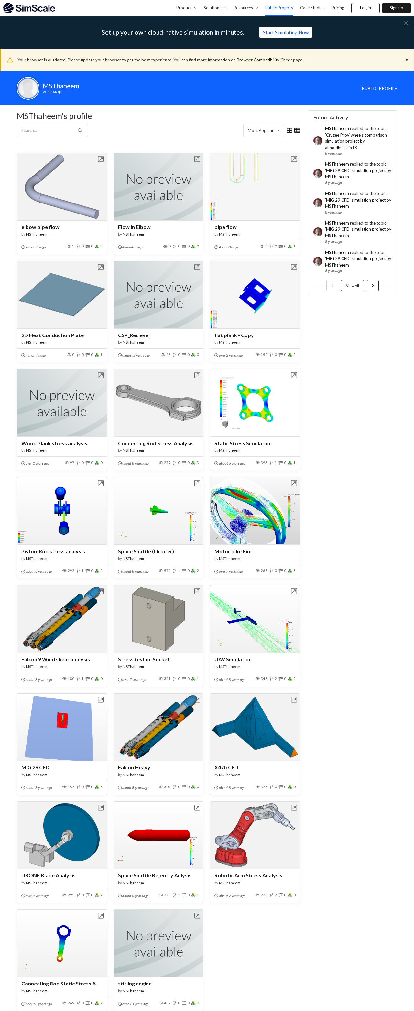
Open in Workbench (101, 159)
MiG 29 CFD (35, 767)
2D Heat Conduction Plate (52, 335)
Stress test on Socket (143, 659)
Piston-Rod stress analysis (53, 551)
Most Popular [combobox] (261, 130)
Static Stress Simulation (243, 443)
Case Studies (312, 7)
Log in (365, 7)
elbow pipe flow (40, 227)
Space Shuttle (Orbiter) (146, 551)
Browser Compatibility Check (264, 59)
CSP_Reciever (134, 335)
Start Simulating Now (286, 32)
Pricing (338, 7)
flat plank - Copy (234, 335)
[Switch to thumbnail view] (289, 130)
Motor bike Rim (233, 551)
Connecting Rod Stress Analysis (156, 443)
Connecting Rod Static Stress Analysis (62, 983)
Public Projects (279, 7)
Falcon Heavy (134, 767)
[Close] (407, 60)
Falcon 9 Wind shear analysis (55, 659)
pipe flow (225, 227)
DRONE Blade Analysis (48, 875)
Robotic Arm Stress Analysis (248, 875)
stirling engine (135, 983)
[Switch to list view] (297, 130)
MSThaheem (36, 234)
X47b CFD (226, 767)
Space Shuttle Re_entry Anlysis (154, 875)
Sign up (396, 7)
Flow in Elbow (134, 227)
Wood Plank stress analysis (54, 443)
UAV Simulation (233, 659)
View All (352, 285)
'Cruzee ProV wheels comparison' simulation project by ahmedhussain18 (356, 141)
